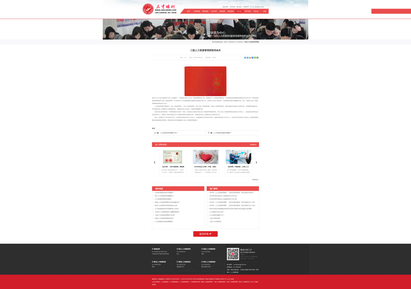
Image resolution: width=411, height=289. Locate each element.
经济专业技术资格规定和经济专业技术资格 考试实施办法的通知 (230, 209)
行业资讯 (239, 42)
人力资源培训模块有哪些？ (223, 133)
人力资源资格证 (174, 282)
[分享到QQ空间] (248, 57)
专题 (264, 11)
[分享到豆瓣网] (257, 57)
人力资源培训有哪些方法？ (169, 133)
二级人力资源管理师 (219, 282)
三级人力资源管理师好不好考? (165, 215)
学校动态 (239, 11)
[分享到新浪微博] (250, 57)
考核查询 (246, 7)
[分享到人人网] (252, 57)
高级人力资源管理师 (207, 282)
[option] (172, 163)
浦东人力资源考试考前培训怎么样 (166, 205)
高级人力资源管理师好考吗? (164, 218)
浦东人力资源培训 (244, 282)
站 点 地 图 (231, 279)
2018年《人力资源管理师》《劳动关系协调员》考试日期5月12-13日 (232, 205)
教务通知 (239, 7)
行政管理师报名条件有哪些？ (164, 192)
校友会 (256, 11)
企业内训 (214, 11)
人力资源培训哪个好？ (216, 215)
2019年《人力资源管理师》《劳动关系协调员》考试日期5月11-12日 (232, 202)
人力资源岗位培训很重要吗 (164, 221)
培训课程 (197, 11)
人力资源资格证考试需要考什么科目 (167, 209)
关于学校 (248, 11)
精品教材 (231, 11)
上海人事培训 (156, 282)
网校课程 (205, 11)
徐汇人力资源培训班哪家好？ (164, 196)
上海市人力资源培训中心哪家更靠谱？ (167, 212)
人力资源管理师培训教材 (163, 199)
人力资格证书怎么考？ (216, 212)
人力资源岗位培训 (195, 282)
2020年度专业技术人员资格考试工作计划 (223, 196)
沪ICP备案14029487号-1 (220, 279)
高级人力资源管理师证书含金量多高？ (167, 202)
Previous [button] (154, 162)
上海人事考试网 (214, 218)
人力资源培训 (164, 282)
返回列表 (204, 234)
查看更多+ (253, 144)
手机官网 (232, 7)
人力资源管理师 (184, 282)
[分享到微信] (255, 57)
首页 (188, 11)
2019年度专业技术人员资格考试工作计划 (223, 199)
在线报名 (222, 11)
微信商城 (225, 7)
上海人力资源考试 (215, 221)
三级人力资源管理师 (232, 282)
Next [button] (256, 162)
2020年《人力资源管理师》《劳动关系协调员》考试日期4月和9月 (231, 192)
